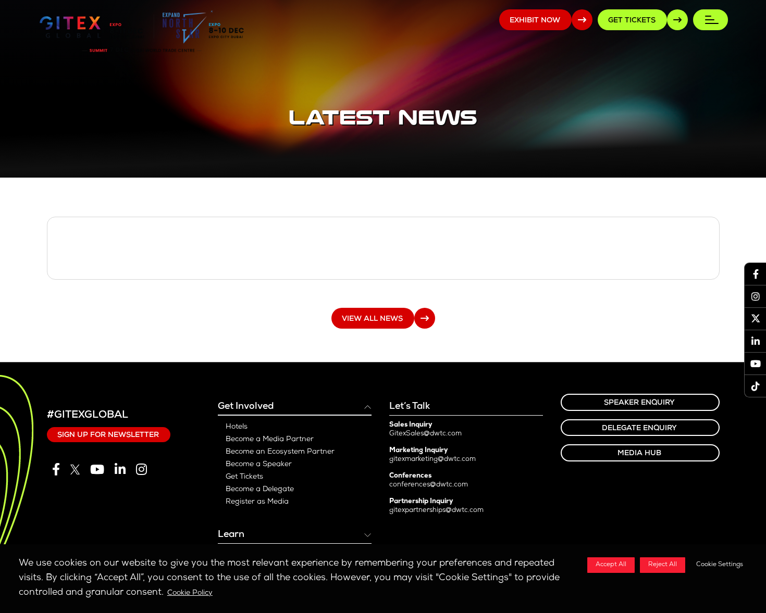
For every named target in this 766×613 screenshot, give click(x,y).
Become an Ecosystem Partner (280, 452)
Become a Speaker (259, 464)
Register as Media (257, 502)
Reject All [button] (662, 565)
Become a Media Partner (270, 439)
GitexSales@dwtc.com (425, 434)
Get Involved (246, 406)
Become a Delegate (260, 489)
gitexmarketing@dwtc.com (432, 459)
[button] (717, 565)
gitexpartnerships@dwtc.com (436, 510)
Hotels (237, 427)
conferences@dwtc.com (428, 485)
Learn (231, 535)
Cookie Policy (190, 593)
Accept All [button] (611, 565)
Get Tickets (244, 477)
